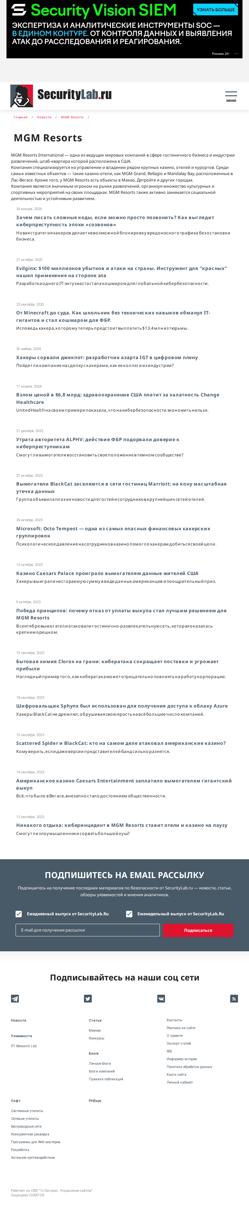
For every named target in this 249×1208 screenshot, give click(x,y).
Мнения (95, 1030)
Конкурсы (96, 1038)
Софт (16, 1101)
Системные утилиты (27, 1111)
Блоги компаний (102, 1071)
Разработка (20, 1150)
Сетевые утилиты (25, 1119)
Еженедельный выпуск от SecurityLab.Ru (180, 914)
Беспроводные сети (26, 1126)
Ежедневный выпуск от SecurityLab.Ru (68, 914)
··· (236, 53)
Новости (18, 1020)
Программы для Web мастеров (36, 1142)
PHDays (95, 1101)
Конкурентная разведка (30, 1134)
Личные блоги (100, 1063)
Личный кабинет (180, 1082)
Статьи (95, 1020)
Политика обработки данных (189, 1067)
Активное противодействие (33, 1157)
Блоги (94, 1053)
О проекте (175, 1036)
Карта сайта (176, 1075)
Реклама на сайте (181, 1028)
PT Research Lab (24, 1046)
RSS (169, 1051)
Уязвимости (21, 1036)
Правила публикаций (106, 1079)
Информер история (182, 1059)
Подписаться (198, 930)
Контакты (174, 1020)
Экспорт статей (179, 1043)
